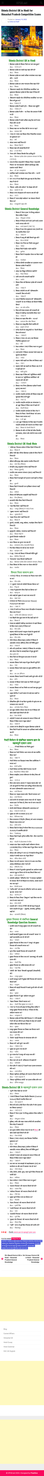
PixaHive (34, 1473)
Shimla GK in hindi (7, 1248)
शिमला (36, 1130)
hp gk (3, 1246)
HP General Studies (33, 1243)
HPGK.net (21, 3)
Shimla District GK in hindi (25, 1246)
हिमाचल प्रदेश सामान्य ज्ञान (21, 1248)
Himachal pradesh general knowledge (29, 1241)
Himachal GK (16, 1238)
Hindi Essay (8, 1342)
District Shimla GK (8, 1241)
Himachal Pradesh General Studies (13, 1243)
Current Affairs (9, 1334)
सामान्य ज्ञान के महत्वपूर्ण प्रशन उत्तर (22, 1232)
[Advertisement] (22, 1299)
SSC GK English (9, 1351)
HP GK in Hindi (11, 1246)
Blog (5, 1329)
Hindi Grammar (9, 1347)
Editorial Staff (14, 22)
